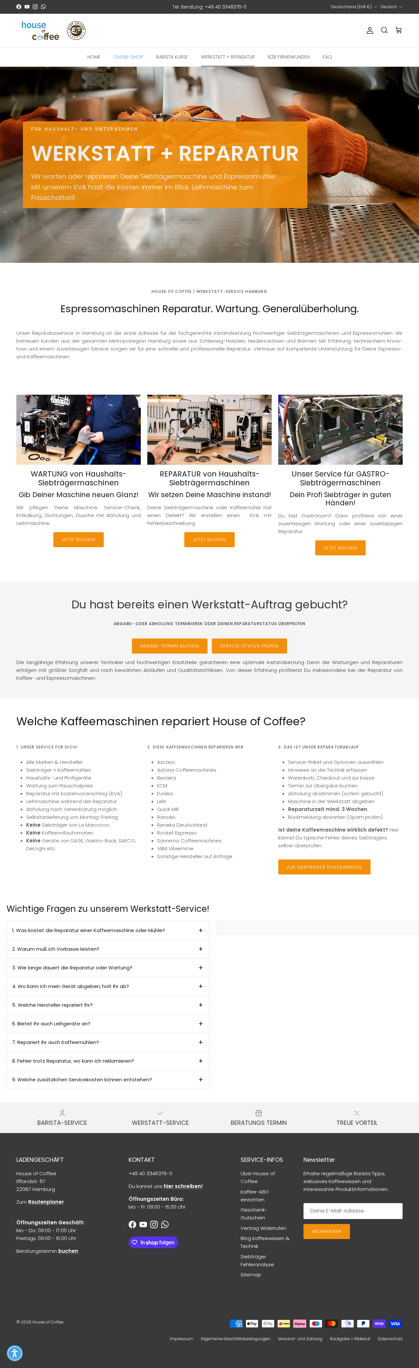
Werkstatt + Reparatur (228, 56)
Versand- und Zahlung (300, 1338)
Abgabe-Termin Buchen (169, 646)
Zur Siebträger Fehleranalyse (324, 867)
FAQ (327, 56)
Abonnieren (326, 1231)
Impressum (181, 1338)
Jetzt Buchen (78, 539)
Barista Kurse (172, 56)
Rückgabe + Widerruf (350, 1338)
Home (93, 56)
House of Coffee (48, 1322)
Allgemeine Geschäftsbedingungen (235, 1338)
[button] (15, 1353)
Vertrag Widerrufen (263, 1228)
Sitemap (251, 1274)
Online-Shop (128, 56)
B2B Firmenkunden (289, 56)
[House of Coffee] (54, 30)
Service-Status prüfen (249, 646)
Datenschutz (390, 1338)
